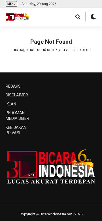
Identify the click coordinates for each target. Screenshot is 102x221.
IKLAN (11, 104)
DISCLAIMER (17, 95)
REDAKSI (14, 86)
